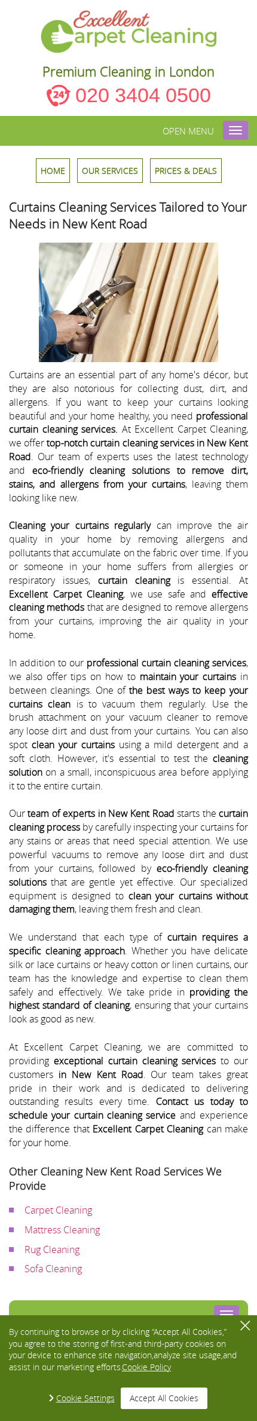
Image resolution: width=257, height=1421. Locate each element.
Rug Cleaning (52, 1249)
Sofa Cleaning (53, 1268)
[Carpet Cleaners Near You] (129, 31)
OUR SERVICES (110, 170)
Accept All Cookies (164, 1398)
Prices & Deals (186, 170)
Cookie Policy (146, 1367)
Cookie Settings (85, 1398)
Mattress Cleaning (62, 1229)
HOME (53, 170)
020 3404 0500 (143, 95)
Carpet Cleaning (58, 1210)
